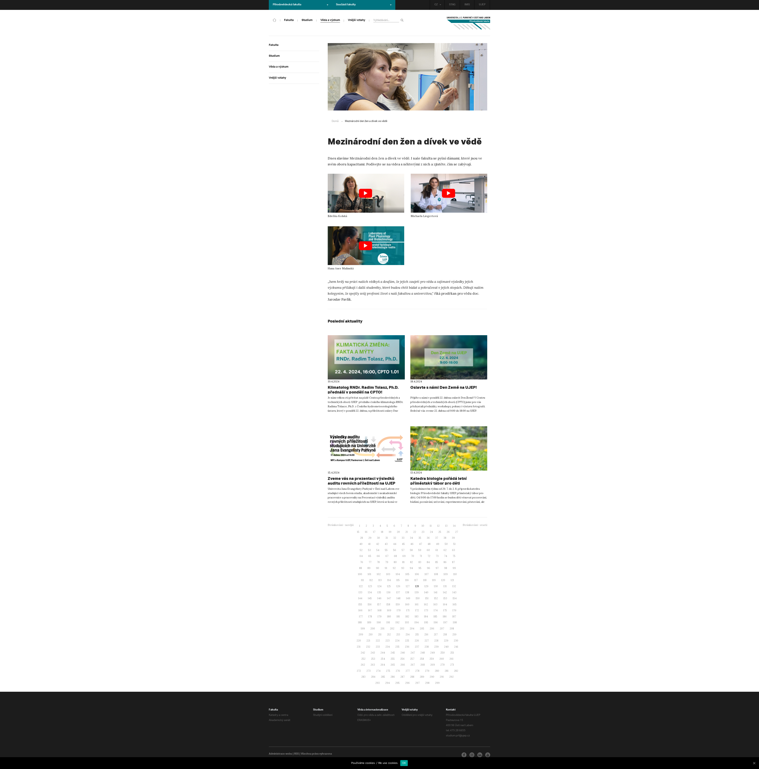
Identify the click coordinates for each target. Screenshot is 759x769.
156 (370, 604)
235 (397, 646)
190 (379, 622)
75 (454, 556)
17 (374, 532)
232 (368, 646)
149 (408, 598)
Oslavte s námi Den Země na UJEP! (443, 387)
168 (379, 610)
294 (387, 683)
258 (422, 658)
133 (360, 592)
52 (361, 550)
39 (453, 538)
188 (360, 622)
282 (456, 671)
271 (452, 664)
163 (435, 604)
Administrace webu (280, 754)
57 (403, 550)
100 (360, 574)
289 (422, 676)
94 (411, 568)
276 (398, 671)
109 (446, 574)
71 (421, 556)
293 (377, 683)
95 (419, 568)
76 (361, 562)
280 (437, 671)
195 (426, 622)
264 (382, 664)
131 (445, 586)
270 (442, 664)
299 (437, 683)
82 (411, 562)
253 (373, 658)
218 (445, 634)
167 (370, 610)
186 (445, 616)
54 (377, 550)
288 (412, 676)
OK (404, 762)
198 (455, 622)
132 (454, 586)
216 (426, 634)
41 (369, 544)
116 (407, 580)
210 (371, 634)
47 (420, 544)
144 (360, 598)
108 (436, 574)
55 (386, 550)
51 (454, 544)
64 (361, 556)
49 (437, 544)
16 (366, 532)
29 (369, 538)
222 (378, 640)
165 (455, 604)
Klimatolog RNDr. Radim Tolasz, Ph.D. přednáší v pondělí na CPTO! (363, 389)
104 (398, 574)
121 (452, 580)
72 (429, 556)
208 (452, 628)
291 (442, 676)
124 (379, 586)
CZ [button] (436, 5)
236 (407, 646)
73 (437, 556)
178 (370, 616)
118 (425, 580)
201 (382, 628)
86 (445, 562)
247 (413, 652)
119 (434, 580)
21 (406, 532)
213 (398, 634)
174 (436, 610)
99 (454, 568)
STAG (452, 5)
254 (383, 658)
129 (426, 586)
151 (427, 598)
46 (411, 544)
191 (388, 622)
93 (402, 568)
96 (428, 568)
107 (427, 574)
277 (408, 671)
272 (359, 671)
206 (432, 628)
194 (416, 622)
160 (407, 604)
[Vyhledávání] (403, 20)
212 (389, 634)
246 (402, 652)
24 (431, 532)
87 (453, 562)
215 (417, 634)
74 (445, 556)
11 (431, 525)
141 (435, 592)
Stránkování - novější (341, 525)
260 (441, 658)
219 (454, 634)
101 (369, 574)
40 (361, 544)
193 (407, 622)
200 (372, 628)
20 (398, 532)
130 (436, 586)
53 (369, 550)
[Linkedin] (479, 754)
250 (442, 652)
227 (427, 640)
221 (368, 640)
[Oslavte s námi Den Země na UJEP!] (448, 357)
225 (407, 640)
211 (379, 634)
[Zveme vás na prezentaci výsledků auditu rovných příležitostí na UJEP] (366, 448)
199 (363, 628)
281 (446, 671)
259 (432, 658)
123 (370, 586)
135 (379, 592)
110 (455, 574)
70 (412, 556)
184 (426, 616)
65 (369, 556)
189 (369, 622)
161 (416, 604)
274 (378, 671)
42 (377, 544)
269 (432, 664)
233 (378, 646)
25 (439, 532)
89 (368, 568)
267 (413, 664)
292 (451, 676)
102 (379, 574)
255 (393, 658)
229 (446, 640)
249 (432, 652)
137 (398, 592)
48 (429, 544)
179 (379, 616)
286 (393, 676)
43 (386, 544)
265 (393, 664)
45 (403, 544)
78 (378, 562)
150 (418, 598)
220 (359, 640)
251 (452, 652)
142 (445, 592)
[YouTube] (487, 754)
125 (389, 586)
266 (402, 664)
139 (417, 592)
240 (446, 646)
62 (445, 550)
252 (363, 658)
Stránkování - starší (475, 525)
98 (445, 568)
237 (417, 646)
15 (358, 532)
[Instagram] (471, 754)
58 (411, 550)
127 (408, 586)
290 (432, 676)
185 (435, 616)
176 (454, 610)
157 (379, 604)
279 (427, 671)
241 (456, 646)
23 (423, 532)
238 (427, 646)
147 (389, 598)
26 (448, 532)
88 (360, 568)
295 (397, 683)
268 (422, 664)
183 (416, 616)
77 (370, 562)
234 (387, 646)
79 (386, 562)
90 (377, 568)
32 (394, 538)
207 (442, 628)
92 (394, 568)
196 (436, 622)
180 (389, 616)
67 (386, 556)
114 (389, 580)
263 (373, 664)
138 (407, 592)
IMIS (467, 5)
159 (398, 604)
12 (438, 525)
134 (370, 592)
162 (426, 604)
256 (402, 658)
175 (445, 610)
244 (382, 652)
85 (436, 562)
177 (361, 616)
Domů (335, 121)
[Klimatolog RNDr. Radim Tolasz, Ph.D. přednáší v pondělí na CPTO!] (366, 357)
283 (363, 676)
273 (368, 671)
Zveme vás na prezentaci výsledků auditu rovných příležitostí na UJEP (361, 481)
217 (436, 634)
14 (454, 525)
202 (392, 628)
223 (387, 640)
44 (394, 544)
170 (399, 610)
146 (379, 598)
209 (361, 634)
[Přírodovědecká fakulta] (274, 19)
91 (386, 568)
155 (360, 604)
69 (404, 556)
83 (419, 562)
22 (414, 532)
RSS (296, 754)
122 (361, 586)
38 (445, 538)
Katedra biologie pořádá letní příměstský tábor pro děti (438, 481)
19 (390, 532)
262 (363, 664)
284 (373, 676)
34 (411, 538)
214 (408, 634)
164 (445, 604)
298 (427, 683)
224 (397, 640)
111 (362, 580)
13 (446, 525)
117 (416, 580)
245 (393, 652)
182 (407, 616)
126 (398, 586)
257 (412, 658)
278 (417, 671)
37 (436, 538)
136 (389, 592)
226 (417, 640)
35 (419, 538)
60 (428, 550)
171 (408, 610)
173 (426, 610)
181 (398, 616)
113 (380, 580)
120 (443, 580)
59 (419, 550)
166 (360, 610)
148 (398, 598)
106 (417, 574)
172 (417, 610)
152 (436, 598)
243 (373, 652)
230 (456, 640)
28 (361, 538)
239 (436, 646)
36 (428, 538)
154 (455, 598)
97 (437, 568)
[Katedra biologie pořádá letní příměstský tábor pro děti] (448, 448)
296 (407, 683)
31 (386, 538)
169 (389, 610)
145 (370, 598)
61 (436, 550)
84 (428, 562)
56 (394, 550)
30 (378, 538)
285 (383, 676)
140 (426, 592)
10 (423, 525)
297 (417, 683)
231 (359, 646)
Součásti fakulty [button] (346, 5)
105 (407, 574)
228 (436, 640)
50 (446, 544)
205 (422, 628)
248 (422, 652)
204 (412, 628)
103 (388, 574)
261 (451, 658)
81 (403, 562)
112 (371, 580)
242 (363, 652)
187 (454, 616)
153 (445, 598)
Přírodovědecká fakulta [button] (287, 5)
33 (403, 538)
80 (395, 562)
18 (382, 532)
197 (445, 622)
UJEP (482, 5)
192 (397, 622)
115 (398, 580)
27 (456, 532)
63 (453, 550)
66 (378, 556)
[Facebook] (464, 754)
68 (395, 556)
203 (402, 628)
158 (388, 604)
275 (388, 671)
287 (402, 676)
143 (454, 592)
